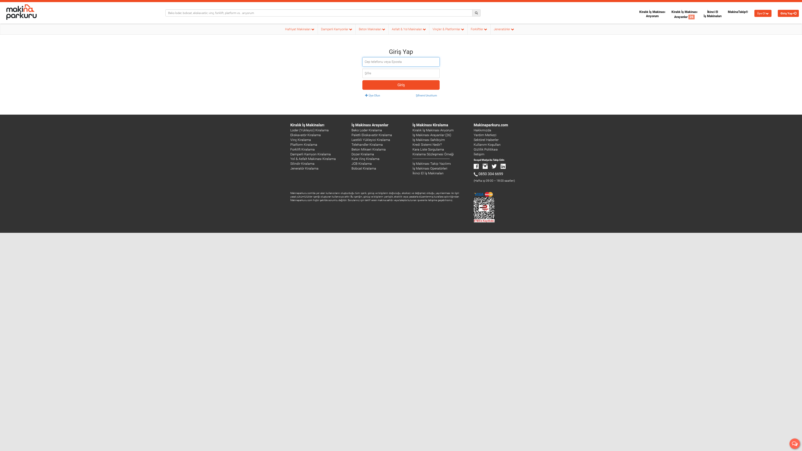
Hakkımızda (482, 130)
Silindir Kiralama (302, 164)
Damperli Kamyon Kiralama (310, 154)
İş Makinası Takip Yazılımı (431, 164)
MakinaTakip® (738, 12)
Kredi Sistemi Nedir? (427, 145)
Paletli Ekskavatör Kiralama (372, 135)
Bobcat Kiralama (364, 168)
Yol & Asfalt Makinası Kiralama (313, 159)
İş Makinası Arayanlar (370, 125)
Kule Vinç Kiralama (365, 159)
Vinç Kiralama (300, 140)
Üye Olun (374, 95)
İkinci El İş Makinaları (713, 14)
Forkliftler (477, 29)
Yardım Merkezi (485, 135)
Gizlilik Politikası (486, 149)
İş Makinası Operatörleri (429, 168)
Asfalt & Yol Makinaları (407, 29)
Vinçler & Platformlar (447, 29)
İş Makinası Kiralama (430, 125)
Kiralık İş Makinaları (307, 125)
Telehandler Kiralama (367, 145)
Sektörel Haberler (486, 140)
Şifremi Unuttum (426, 95)
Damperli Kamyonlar (335, 29)
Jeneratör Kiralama (304, 168)
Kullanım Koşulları (487, 145)
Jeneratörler (502, 29)
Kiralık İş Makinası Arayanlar (684, 14)
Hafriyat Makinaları (298, 29)
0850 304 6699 (490, 174)
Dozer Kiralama (363, 154)
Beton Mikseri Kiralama (369, 149)
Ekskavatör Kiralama (305, 135)
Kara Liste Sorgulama (428, 149)
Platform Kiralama (303, 145)
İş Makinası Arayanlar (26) (431, 135)
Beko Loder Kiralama (367, 130)
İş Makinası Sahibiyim (428, 140)
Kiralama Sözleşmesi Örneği (433, 154)
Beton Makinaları (370, 29)
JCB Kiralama (362, 164)
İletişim (479, 154)
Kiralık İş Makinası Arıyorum (652, 14)
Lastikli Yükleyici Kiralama (371, 140)
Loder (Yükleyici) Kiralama (309, 130)
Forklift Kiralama (302, 149)
